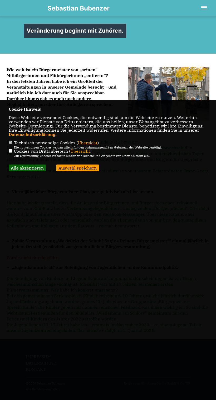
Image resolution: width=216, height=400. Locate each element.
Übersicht (87, 142)
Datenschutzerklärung (32, 134)
